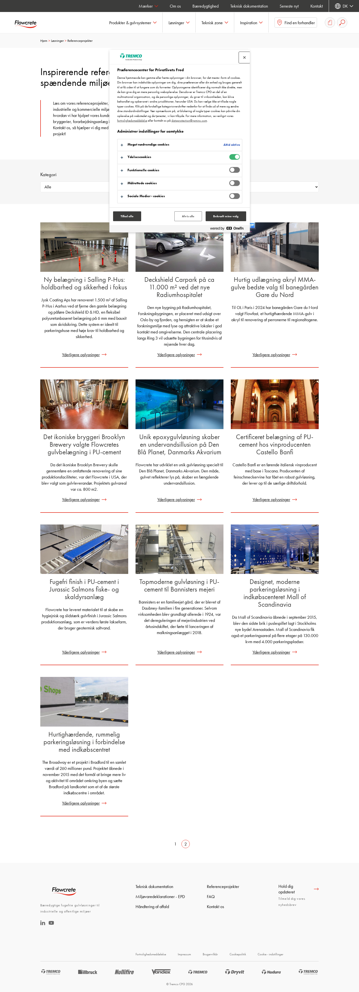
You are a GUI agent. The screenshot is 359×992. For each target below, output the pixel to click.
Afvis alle (188, 216)
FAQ (211, 896)
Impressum (184, 954)
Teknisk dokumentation (249, 6)
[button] (133, 22)
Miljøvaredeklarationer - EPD (160, 896)
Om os (175, 6)
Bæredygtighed (205, 6)
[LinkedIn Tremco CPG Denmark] (42, 923)
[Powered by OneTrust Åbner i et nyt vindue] (228, 229)
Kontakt (316, 6)
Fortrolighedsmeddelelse (151, 954)
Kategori (48, 174)
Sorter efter (232, 174)
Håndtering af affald (152, 906)
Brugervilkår (210, 954)
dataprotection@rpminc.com (189, 120)
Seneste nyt (289, 6)
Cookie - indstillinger (270, 954)
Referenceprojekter (223, 886)
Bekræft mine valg (225, 216)
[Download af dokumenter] (330, 22)
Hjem (43, 40)
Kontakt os (215, 906)
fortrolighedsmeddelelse (132, 120)
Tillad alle (127, 216)
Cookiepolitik (238, 954)
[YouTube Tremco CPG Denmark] (51, 926)
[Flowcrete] (29, 22)
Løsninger (57, 40)
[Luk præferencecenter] (244, 57)
